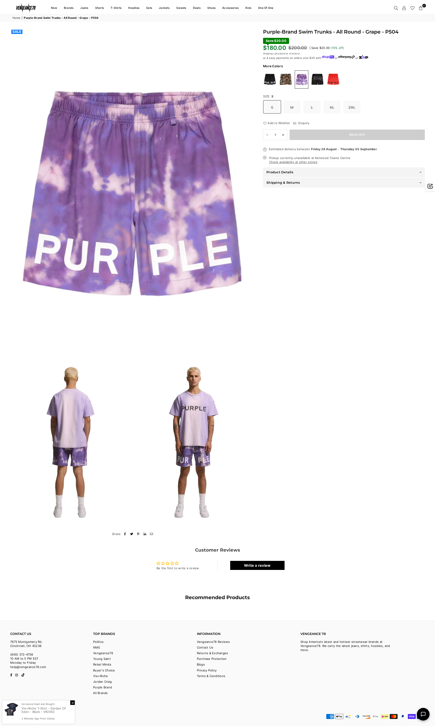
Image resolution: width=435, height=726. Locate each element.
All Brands (100, 693)
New (54, 8)
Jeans (84, 8)
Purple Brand (102, 687)
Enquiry (303, 123)
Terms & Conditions (211, 676)
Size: (268, 96)
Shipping (268, 53)
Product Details (279, 172)
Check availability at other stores (293, 162)
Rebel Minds (102, 664)
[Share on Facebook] (125, 534)
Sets (149, 8)
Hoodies (133, 8)
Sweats (181, 8)
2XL (351, 107)
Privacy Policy (207, 670)
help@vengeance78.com (28, 667)
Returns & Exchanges (212, 653)
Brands (69, 8)
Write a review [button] (257, 565)
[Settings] (404, 8)
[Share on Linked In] (145, 534)
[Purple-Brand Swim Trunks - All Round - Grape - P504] (301, 79)
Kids (248, 8)
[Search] (396, 8)
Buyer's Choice (104, 670)
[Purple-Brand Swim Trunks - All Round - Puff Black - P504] (317, 79)
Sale (16, 32)
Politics (98, 642)
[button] (421, 8)
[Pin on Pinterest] (138, 534)
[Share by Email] (151, 534)
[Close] (72, 702)
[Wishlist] (412, 8)
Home (16, 17)
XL (332, 107)
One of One (265, 8)
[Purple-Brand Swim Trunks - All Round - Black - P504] (270, 79)
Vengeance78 (103, 653)
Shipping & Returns (283, 182)
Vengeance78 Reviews (213, 642)
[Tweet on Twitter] (131, 534)
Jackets (164, 8)
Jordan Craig (102, 681)
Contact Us (205, 647)
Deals (197, 8)
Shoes (211, 8)
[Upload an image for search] (430, 186)
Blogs (201, 664)
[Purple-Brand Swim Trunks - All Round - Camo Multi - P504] (285, 79)
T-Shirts (116, 8)
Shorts (99, 8)
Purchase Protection (212, 659)
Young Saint (102, 659)
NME (96, 647)
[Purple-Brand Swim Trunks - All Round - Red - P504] (333, 79)
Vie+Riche (100, 676)
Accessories (230, 8)
